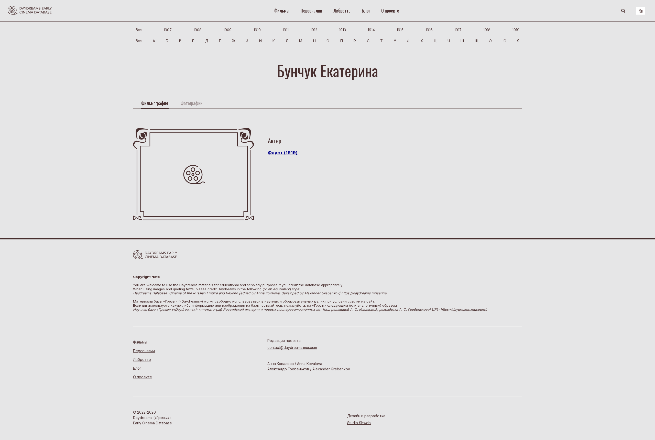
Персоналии (311, 10)
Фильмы (281, 10)
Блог (366, 10)
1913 (342, 30)
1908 (197, 30)
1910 (257, 30)
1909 (227, 30)
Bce (139, 30)
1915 (400, 30)
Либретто (342, 10)
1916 (429, 30)
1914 (371, 30)
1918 (486, 30)
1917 (458, 30)
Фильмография (154, 103)
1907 (167, 30)
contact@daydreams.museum (292, 347)
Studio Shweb (359, 423)
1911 (285, 30)
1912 (313, 30)
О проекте (390, 10)
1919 (515, 30)
